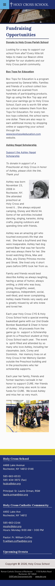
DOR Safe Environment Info (20, 576)
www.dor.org (40, 576)
